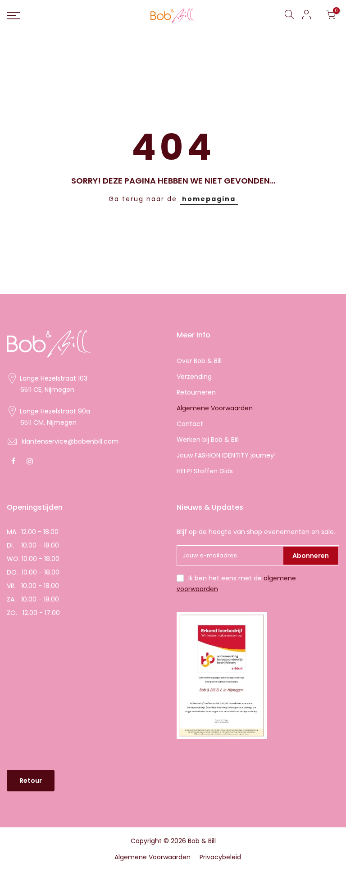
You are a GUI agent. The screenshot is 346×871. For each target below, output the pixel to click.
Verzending (194, 376)
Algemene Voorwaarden (215, 408)
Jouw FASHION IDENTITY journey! (226, 455)
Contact (190, 423)
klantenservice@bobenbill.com (70, 441)
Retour (30, 780)
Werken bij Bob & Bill (208, 439)
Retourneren (196, 392)
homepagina (209, 198)
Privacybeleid (220, 857)
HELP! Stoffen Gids (205, 471)
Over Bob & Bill (199, 360)
